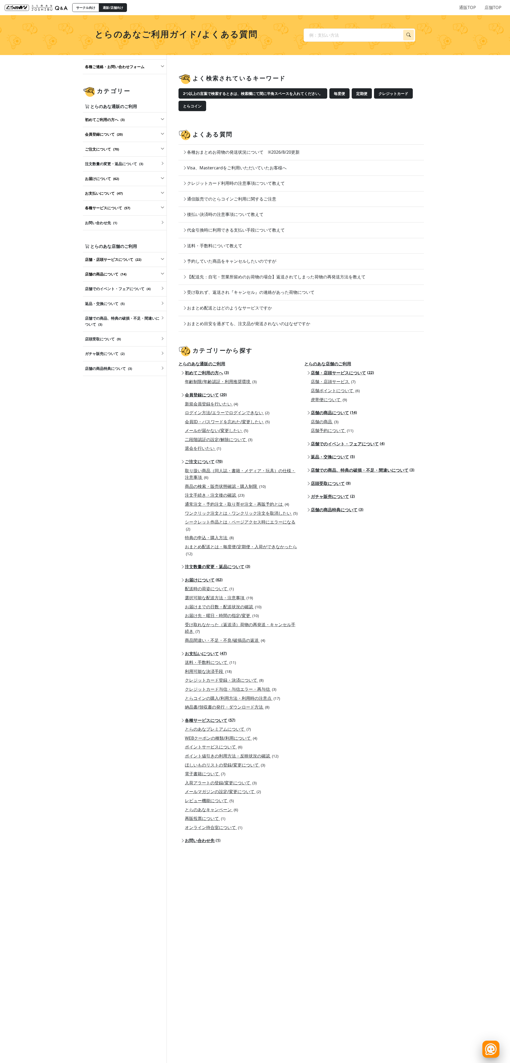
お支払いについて (206, 653)
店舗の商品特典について (337, 510)
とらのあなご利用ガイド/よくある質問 (176, 34)
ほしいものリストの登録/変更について (225, 765)
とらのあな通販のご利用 (201, 364)
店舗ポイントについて (335, 391)
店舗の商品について (334, 413)
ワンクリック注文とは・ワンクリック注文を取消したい (241, 513)
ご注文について (204, 461)
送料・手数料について (210, 662)
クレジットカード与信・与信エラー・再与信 (230, 689)
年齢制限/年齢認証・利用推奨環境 (221, 381)
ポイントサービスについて (213, 747)
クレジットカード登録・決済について (224, 680)
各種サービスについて (210, 720)
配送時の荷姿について (209, 589)
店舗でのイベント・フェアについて (348, 444)
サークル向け (85, 7)
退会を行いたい (203, 448)
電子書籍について (205, 774)
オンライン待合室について (213, 827)
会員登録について (206, 395)
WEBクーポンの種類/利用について (221, 738)
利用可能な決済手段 (208, 671)
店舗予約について (332, 430)
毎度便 (339, 93)
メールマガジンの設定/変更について (223, 791)
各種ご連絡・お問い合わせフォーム (114, 66)
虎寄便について (329, 400)
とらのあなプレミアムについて (218, 729)
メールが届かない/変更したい (216, 430)
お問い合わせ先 (202, 840)
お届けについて (204, 580)
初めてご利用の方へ (207, 373)
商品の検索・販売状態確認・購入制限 (225, 486)
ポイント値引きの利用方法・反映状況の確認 (231, 756)
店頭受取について (331, 483)
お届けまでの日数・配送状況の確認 (223, 607)
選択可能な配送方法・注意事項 (219, 598)
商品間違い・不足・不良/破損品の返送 (225, 640)
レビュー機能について (209, 800)
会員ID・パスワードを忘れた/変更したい (227, 422)
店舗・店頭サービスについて (342, 373)
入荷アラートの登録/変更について (221, 783)
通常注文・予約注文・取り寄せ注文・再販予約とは (237, 504)
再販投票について (205, 818)
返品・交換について (333, 457)
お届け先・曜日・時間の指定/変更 (222, 615)
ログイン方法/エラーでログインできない (227, 413)
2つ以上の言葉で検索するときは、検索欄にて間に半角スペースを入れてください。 (253, 93)
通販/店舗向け (113, 7)
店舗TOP (493, 7)
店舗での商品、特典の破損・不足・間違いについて (362, 470)
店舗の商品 (324, 422)
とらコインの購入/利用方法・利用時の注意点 (232, 698)
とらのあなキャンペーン (211, 810)
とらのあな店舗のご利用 (327, 364)
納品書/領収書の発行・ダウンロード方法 (227, 707)
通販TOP (467, 7)
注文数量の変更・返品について (217, 567)
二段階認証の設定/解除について (218, 439)
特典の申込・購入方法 (209, 538)
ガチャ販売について (333, 496)
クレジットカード (393, 93)
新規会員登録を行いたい (211, 404)
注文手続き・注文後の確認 (214, 495)
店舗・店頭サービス (333, 381)
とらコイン (192, 105)
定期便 (361, 93)
